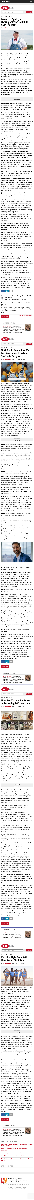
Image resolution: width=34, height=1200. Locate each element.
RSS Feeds (19, 1180)
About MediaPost (12, 1178)
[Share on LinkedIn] (7, 291)
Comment (5, 316)
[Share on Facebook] (3, 291)
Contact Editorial (12, 1180)
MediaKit (20, 1178)
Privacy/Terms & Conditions (14, 1182)
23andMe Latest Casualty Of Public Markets (13, 1156)
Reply (2, 313)
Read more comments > (25, 315)
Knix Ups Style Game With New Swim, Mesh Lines (14, 1153)
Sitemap (25, 1180)
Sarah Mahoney (7, 28)
